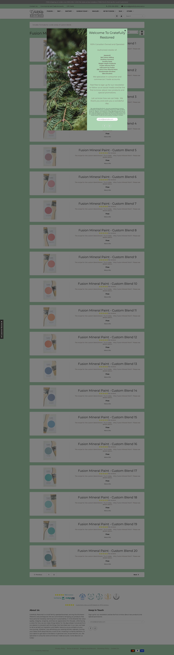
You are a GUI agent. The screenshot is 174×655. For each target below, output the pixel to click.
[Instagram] (109, 126)
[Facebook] (104, 126)
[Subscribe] (115, 119)
